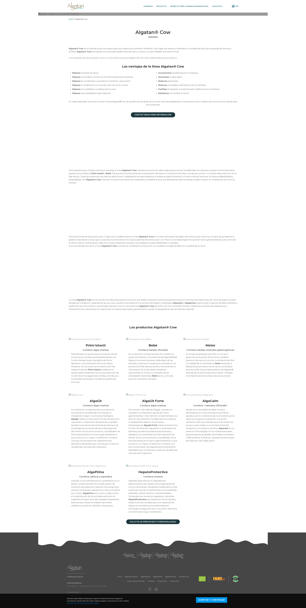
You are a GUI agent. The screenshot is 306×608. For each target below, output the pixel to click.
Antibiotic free (184, 577)
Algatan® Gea (145, 577)
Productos (161, 6)
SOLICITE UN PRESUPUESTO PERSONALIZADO (153, 522)
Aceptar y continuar (211, 600)
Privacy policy (162, 581)
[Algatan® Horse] (176, 555)
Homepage (148, 6)
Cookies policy (174, 581)
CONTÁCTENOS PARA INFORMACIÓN (153, 115)
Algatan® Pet (157, 577)
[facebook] (150, 589)
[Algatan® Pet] (160, 555)
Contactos (217, 6)
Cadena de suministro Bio (136, 581)
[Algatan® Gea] (145, 555)
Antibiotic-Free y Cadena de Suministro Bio (189, 6)
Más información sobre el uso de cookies (83, 603)
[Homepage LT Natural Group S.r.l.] (75, 6)
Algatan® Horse (170, 577)
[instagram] (156, 589)
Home (71, 19)
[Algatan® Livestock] (129, 555)
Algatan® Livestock (131, 577)
